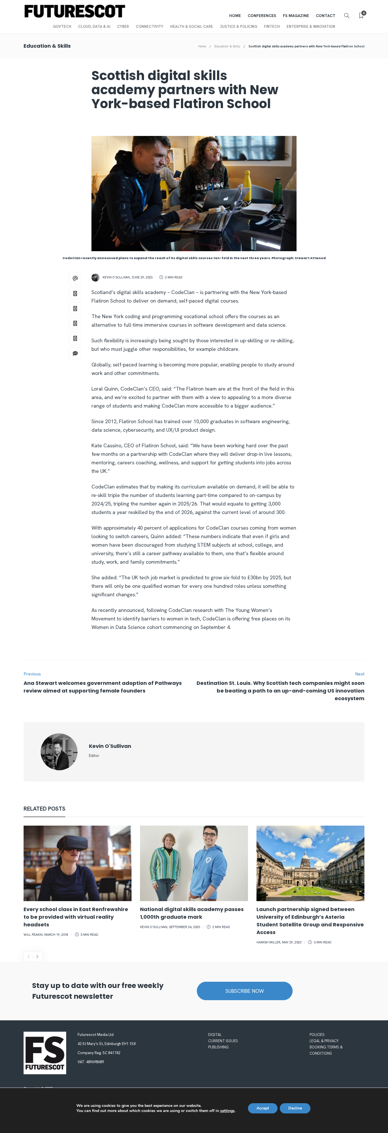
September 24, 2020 (184, 927)
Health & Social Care (191, 26)
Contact (325, 15)
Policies (317, 1034)
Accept (262, 1108)
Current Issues (223, 1040)
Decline (295, 1108)
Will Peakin (33, 935)
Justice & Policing (238, 26)
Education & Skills (227, 46)
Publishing (218, 1047)
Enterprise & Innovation (311, 26)
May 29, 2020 (291, 942)
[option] (77, 882)
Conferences (262, 15)
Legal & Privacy (324, 1040)
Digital (215, 1034)
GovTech (62, 26)
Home (235, 15)
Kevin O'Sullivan (116, 277)
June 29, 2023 (142, 277)
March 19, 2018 (56, 935)
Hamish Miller (268, 942)
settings (227, 1110)
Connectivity (149, 26)
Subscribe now (245, 991)
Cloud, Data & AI (94, 26)
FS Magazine (296, 15)
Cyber (123, 26)
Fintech (272, 26)
